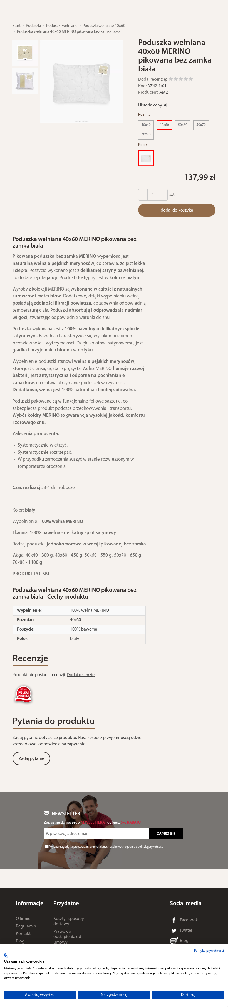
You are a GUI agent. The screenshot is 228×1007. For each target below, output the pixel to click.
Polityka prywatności (209, 951)
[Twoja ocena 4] (185, 80)
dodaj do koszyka (177, 210)
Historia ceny (150, 105)
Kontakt (23, 934)
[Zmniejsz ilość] (163, 195)
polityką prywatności (151, 847)
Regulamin (26, 926)
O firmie (23, 919)
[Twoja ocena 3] (180, 80)
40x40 (146, 125)
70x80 (146, 134)
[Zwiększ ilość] (143, 195)
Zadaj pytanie (31, 759)
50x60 (182, 125)
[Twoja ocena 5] (190, 80)
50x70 (201, 125)
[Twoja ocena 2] (175, 80)
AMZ (163, 92)
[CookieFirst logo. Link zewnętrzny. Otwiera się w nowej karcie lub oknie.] (6, 955)
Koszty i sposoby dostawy (68, 921)
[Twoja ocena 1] (170, 80)
